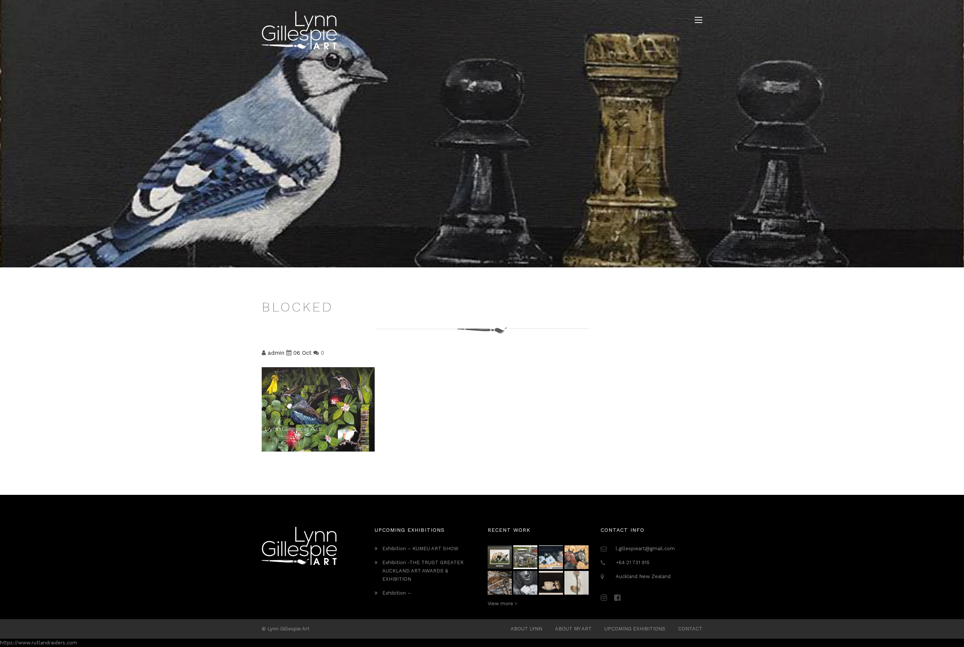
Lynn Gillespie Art (288, 629)
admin (276, 352)
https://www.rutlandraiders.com (38, 642)
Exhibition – (396, 593)
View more (501, 603)
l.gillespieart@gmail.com (645, 548)
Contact (690, 629)
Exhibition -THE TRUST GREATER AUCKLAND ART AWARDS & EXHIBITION (423, 571)
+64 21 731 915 (633, 562)
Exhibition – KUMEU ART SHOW (420, 548)
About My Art (573, 629)
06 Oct (302, 352)
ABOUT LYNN (526, 629)
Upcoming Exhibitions (634, 629)
